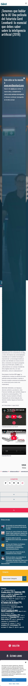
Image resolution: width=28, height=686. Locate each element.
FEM (17, 627)
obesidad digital (21, 596)
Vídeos (11, 627)
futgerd (3, 600)
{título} (10, 683)
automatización (24, 471)
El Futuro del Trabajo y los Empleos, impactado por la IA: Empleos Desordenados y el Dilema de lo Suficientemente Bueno (15, 546)
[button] (25, 662)
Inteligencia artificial (14, 471)
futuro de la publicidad (11, 600)
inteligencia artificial (9, 590)
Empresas (19, 591)
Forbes (23, 598)
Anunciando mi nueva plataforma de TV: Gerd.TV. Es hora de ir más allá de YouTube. (16, 527)
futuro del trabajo (17, 606)
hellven (21, 611)
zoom (21, 627)
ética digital (8, 596)
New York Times (5, 617)
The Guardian (5, 623)
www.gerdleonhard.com (14, 85)
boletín (23, 615)
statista (14, 619)
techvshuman (4, 621)
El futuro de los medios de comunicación (9, 605)
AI (2, 590)
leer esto (22, 617)
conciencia (4, 594)
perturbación (4, 598)
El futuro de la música (5, 607)
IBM (24, 611)
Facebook (17, 598)
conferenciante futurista (7, 608)
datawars (18, 594)
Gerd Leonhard (9, 610)
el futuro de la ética (11, 602)
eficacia (11, 598)
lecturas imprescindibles (10, 615)
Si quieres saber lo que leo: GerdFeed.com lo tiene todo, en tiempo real (16, 539)
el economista (13, 621)
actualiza (5, 625)
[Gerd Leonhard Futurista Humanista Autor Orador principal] (4, 4)
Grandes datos (7, 592)
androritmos (5, 471)
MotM (12, 613)
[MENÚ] (26, 4)
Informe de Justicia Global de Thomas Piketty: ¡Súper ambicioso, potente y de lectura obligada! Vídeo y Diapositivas (16, 533)
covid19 (10, 594)
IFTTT (3, 613)
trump (19, 623)
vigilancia (20, 619)
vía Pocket (4, 627)
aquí (18, 374)
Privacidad (14, 617)
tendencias (13, 623)
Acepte (14, 680)
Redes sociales (6, 619)
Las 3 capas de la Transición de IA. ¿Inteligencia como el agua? (15, 552)
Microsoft (7, 613)
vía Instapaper (15, 625)
